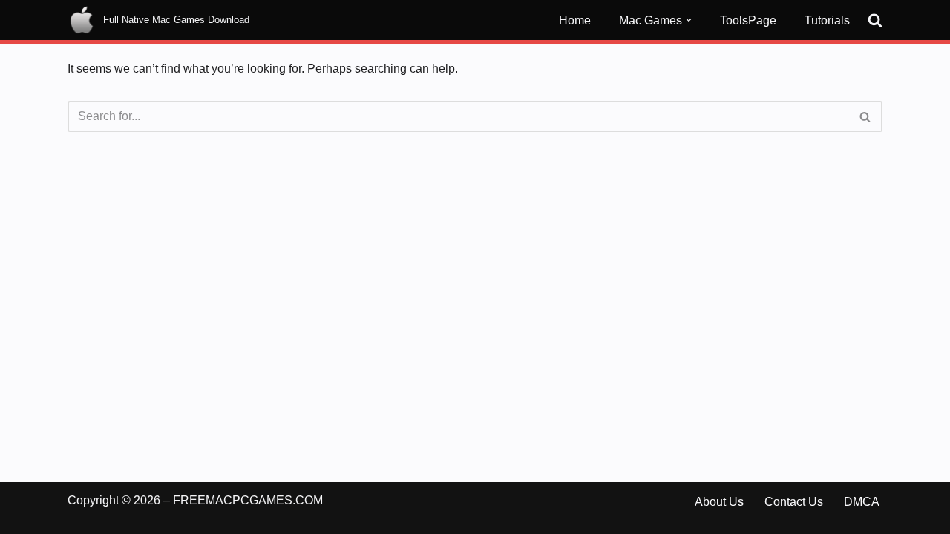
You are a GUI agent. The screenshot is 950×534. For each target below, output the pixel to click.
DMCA (861, 501)
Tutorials (827, 20)
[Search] (875, 20)
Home (575, 20)
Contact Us (793, 501)
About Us (719, 501)
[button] (689, 20)
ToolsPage (748, 20)
